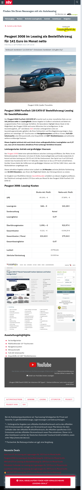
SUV (31, 129)
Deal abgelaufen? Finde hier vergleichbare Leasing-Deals (41, 482)
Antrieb (47, 19)
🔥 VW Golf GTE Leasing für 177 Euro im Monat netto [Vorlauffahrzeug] (32, 472)
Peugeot (68, 399)
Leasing (43, 399)
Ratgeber (67, 19)
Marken (19, 19)
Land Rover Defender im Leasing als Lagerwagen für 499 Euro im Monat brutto (35, 469)
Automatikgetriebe (14, 399)
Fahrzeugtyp (9, 19)
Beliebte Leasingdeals (33, 19)
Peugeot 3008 (13, 154)
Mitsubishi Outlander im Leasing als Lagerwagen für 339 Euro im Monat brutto (35, 465)
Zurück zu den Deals (14, 26)
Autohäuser (56, 19)
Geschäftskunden (38, 176)
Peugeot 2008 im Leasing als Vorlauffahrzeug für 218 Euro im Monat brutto (34, 458)
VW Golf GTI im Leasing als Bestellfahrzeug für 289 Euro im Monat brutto (33, 461)
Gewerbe (30, 399)
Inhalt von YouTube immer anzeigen (41, 376)
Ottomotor (55, 399)
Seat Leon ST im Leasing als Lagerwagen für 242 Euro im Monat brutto (32, 454)
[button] (8, 2)
